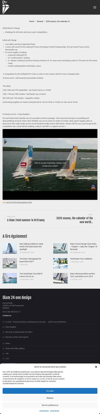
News (8, 343)
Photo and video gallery (15, 348)
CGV (7, 359)
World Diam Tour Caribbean (81, 259)
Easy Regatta (11, 327)
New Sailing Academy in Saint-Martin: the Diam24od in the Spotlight (31, 246)
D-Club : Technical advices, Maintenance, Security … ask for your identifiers (36, 322)
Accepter (50, 391)
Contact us (7, 315)
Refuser (50, 398)
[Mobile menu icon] (94, 7)
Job (7, 353)
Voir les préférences (50, 405)
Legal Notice (44, 411)
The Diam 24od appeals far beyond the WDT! (30, 260)
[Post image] (10, 248)
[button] (96, 367)
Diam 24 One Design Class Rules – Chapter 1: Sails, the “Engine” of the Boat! (83, 246)
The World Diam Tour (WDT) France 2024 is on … (31, 275)
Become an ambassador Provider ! (19, 332)
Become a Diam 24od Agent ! (17, 337)
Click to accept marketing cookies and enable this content (50, 164)
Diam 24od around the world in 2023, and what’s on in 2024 (82, 275)
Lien (4, 202)
